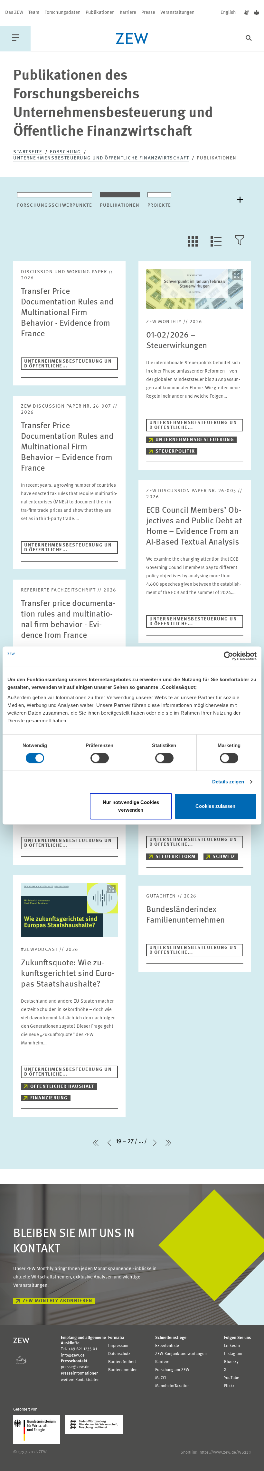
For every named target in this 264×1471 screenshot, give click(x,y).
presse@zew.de (75, 1367)
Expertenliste (167, 1346)
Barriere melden (122, 1370)
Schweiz (223, 856)
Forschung (65, 152)
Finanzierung (49, 1098)
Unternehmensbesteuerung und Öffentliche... (68, 364)
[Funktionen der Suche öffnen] (248, 39)
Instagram (233, 1354)
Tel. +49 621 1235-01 (79, 1349)
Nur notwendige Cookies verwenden (131, 806)
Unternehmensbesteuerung (195, 440)
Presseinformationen (80, 1373)
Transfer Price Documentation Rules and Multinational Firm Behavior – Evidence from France (67, 447)
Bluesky (231, 1362)
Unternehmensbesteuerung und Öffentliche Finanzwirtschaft (101, 158)
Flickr (229, 1386)
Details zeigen (228, 781)
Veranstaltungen (177, 12)
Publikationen (100, 12)
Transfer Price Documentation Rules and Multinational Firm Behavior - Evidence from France (67, 312)
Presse (148, 12)
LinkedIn (232, 1346)
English (228, 12)
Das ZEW (14, 12)
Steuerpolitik (175, 451)
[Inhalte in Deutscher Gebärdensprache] (247, 13)
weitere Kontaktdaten (80, 1380)
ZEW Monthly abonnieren (58, 1301)
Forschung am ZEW (172, 1370)
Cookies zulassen (215, 806)
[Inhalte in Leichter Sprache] (256, 13)
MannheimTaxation (172, 1386)
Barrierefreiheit (122, 1362)
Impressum (118, 1346)
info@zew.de (73, 1355)
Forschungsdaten (62, 12)
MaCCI (160, 1378)
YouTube (231, 1378)
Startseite (27, 152)
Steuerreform (176, 856)
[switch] (99, 758)
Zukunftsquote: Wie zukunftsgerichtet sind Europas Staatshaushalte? (67, 973)
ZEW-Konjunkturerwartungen (181, 1354)
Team (33, 12)
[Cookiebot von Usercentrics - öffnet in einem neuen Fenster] (228, 656)
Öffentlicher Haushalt (62, 1086)
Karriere (128, 12)
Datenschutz (119, 1354)
